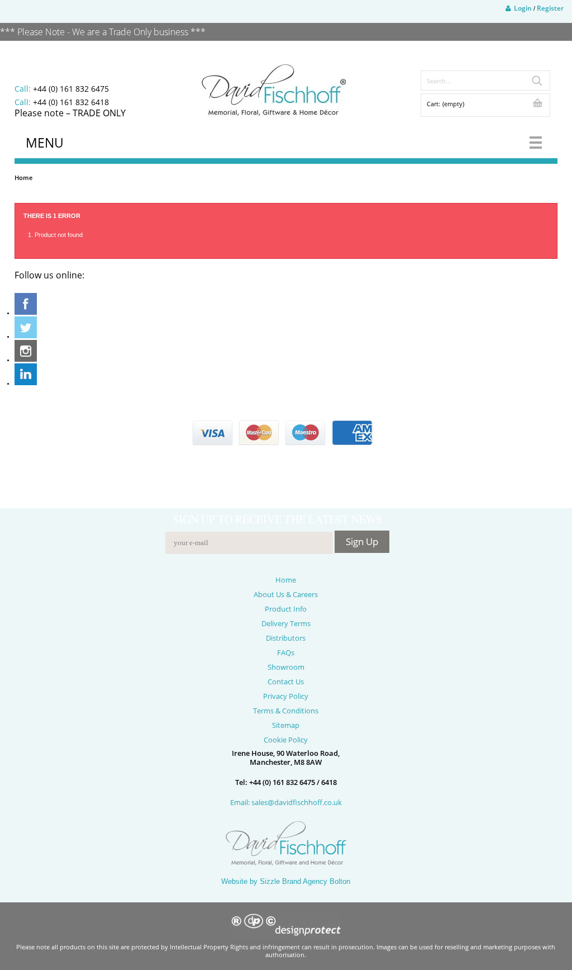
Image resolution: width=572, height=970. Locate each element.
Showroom (286, 667)
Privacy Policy (285, 696)
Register (550, 8)
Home (23, 177)
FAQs (285, 652)
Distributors (286, 638)
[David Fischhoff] (274, 90)
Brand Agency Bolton (316, 881)
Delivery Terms (286, 623)
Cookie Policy (286, 740)
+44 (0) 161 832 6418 (71, 102)
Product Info (286, 609)
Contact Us (286, 681)
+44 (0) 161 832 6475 (71, 88)
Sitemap (285, 725)
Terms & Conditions (285, 711)
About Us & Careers (286, 594)
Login (521, 8)
